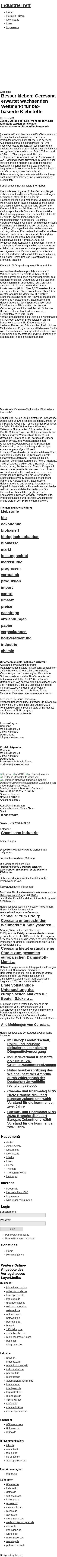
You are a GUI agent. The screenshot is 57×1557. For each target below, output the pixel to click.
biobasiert (10, 530)
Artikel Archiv (13, 1146)
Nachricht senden (23, 886)
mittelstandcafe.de (16, 1291)
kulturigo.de (12, 1499)
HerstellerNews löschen (14, 906)
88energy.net (13, 1399)
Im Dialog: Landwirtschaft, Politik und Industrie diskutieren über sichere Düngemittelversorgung (28, 1046)
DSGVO (8, 901)
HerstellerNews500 (17, 1192)
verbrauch (10, 575)
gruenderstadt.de (15, 1302)
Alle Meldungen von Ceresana (25, 1025)
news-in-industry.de (17, 1365)
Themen (11, 1168)
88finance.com (14, 1424)
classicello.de (14, 1507)
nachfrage (10, 613)
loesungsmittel (14, 556)
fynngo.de (11, 1533)
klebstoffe (10, 511)
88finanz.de (12, 1428)
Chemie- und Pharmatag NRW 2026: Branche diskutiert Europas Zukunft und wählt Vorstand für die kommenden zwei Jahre (31, 1098)
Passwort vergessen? (17, 1234)
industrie (9, 644)
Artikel (9, 1142)
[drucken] (6, 774)
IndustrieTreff (16, 5)
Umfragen (11, 1176)
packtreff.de (12, 1373)
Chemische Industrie (19, 833)
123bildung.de (14, 1329)
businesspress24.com (18, 1337)
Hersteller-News (15, 16)
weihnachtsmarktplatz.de (20, 1522)
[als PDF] (19, 774)
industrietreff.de (15, 1369)
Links (9, 23)
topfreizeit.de (13, 1495)
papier (6, 625)
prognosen (11, 568)
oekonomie (11, 524)
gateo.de (11, 1492)
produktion (11, 581)
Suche (10, 1165)
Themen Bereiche (16, 1172)
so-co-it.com (13, 1456)
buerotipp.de (13, 1321)
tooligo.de (11, 1453)
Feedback (12, 1188)
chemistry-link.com (16, 1411)
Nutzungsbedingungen (19, 1200)
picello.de (11, 1511)
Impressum (12, 27)
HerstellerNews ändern (41, 906)
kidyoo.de (11, 1488)
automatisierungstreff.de (19, 1380)
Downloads (12, 19)
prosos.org (12, 1503)
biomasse (9, 543)
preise (6, 606)
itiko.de (10, 1445)
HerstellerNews (15, 1254)
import (7, 587)
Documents (12, 1149)
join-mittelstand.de (16, 1287)
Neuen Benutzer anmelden (20, 1238)
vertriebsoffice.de (15, 1333)
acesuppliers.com (16, 1460)
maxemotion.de (15, 1537)
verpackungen (14, 632)
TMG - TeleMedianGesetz (19, 896)
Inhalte (10, 1157)
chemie (7, 651)
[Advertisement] (28, 60)
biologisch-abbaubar (20, 537)
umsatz (7, 600)
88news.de (12, 1484)
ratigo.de (11, 1432)
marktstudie (11, 562)
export (7, 594)
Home (9, 12)
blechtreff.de (13, 1377)
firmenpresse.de (15, 1295)
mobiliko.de (12, 1449)
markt (6, 549)
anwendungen (14, 619)
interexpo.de (13, 1299)
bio (4, 518)
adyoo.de (11, 1514)
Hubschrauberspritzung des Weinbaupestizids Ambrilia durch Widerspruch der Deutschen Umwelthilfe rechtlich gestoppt (30, 1077)
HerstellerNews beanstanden (16, 909)
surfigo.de (11, 1403)
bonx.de (10, 1325)
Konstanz (9, 815)
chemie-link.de (14, 1407)
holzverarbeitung (16, 638)
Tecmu (18, 1555)
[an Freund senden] (37, 774)
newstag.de (12, 1541)
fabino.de (11, 1474)
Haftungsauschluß (10, 895)
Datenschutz (40, 898)
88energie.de (13, 1396)
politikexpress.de (15, 1545)
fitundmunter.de (15, 1518)
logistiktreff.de (14, 1392)
